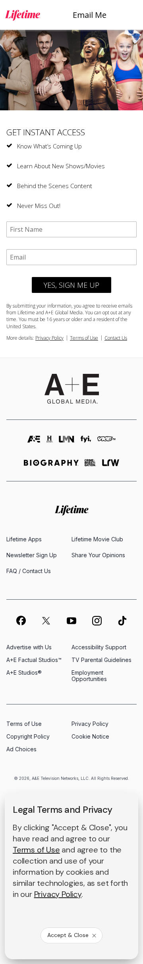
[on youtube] (71, 620)
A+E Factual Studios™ (34, 659)
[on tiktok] (122, 620)
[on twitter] (46, 620)
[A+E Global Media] (71, 389)
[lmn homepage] (67, 443)
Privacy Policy (49, 338)
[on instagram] (97, 620)
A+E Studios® (24, 672)
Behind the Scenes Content (54, 186)
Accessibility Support (99, 647)
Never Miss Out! (38, 206)
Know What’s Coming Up (49, 146)
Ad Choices (21, 749)
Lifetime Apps (24, 539)
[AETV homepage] (34, 443)
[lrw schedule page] (110, 466)
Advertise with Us (29, 647)
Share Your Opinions (98, 555)
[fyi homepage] (86, 443)
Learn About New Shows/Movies (61, 166)
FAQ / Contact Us (28, 571)
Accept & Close (68, 935)
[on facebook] (20, 620)
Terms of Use (84, 338)
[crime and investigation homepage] (90, 466)
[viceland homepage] (106, 443)
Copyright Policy (28, 736)
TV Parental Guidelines (101, 659)
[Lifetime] (23, 15)
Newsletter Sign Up (31, 555)
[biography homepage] (51, 466)
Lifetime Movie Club (97, 539)
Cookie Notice (90, 736)
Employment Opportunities (89, 675)
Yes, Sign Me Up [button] (71, 285)
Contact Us (115, 338)
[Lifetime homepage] (72, 510)
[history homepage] (49, 443)
